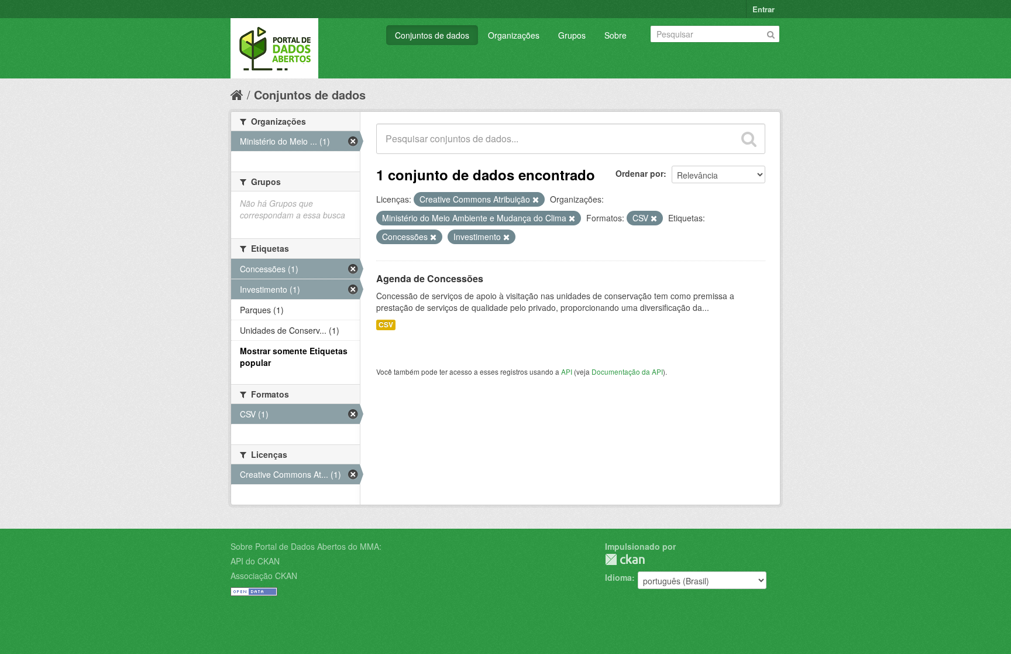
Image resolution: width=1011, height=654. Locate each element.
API (566, 371)
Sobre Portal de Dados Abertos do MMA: (306, 546)
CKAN (625, 559)
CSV (386, 325)
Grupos (572, 35)
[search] (748, 139)
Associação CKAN (264, 575)
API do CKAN (255, 561)
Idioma (618, 577)
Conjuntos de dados (432, 35)
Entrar (763, 9)
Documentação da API (627, 371)
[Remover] (535, 199)
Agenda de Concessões (429, 278)
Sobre (615, 35)
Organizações (513, 35)
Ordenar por (639, 173)
